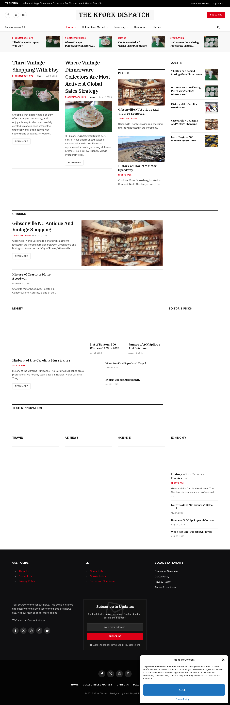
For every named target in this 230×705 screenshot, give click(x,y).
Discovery (119, 27)
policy (125, 645)
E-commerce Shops (22, 38)
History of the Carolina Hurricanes (184, 105)
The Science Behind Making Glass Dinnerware (132, 44)
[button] (223, 659)
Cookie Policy (182, 699)
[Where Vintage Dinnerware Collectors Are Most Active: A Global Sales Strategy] (105, 41)
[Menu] (223, 27)
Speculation (177, 38)
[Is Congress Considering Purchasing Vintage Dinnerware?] (211, 41)
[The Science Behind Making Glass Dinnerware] (158, 41)
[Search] (218, 27)
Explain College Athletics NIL (122, 379)
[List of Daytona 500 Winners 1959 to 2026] (211, 141)
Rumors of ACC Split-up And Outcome (144, 346)
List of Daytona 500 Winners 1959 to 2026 (183, 138)
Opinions (218, 3)
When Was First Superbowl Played (125, 363)
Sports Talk (125, 175)
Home (70, 27)
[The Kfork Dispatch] (115, 15)
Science (122, 38)
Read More (21, 141)
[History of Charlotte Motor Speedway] (141, 149)
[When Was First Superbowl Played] (96, 367)
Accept (184, 690)
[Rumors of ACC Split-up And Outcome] (145, 327)
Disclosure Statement (166, 571)
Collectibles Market (199, 3)
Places (157, 27)
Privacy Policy (27, 581)
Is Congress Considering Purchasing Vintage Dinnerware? (184, 44)
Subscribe (216, 14)
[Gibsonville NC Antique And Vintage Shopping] (141, 92)
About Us (24, 571)
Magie (40, 76)
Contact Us (25, 576)
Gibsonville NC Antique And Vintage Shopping (138, 111)
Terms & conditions (165, 587)
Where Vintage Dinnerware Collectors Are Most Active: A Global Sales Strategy (65, 3)
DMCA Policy (162, 576)
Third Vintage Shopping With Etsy (25, 44)
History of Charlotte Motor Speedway (137, 168)
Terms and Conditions (102, 581)
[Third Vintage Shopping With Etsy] (53, 41)
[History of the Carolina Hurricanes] (211, 108)
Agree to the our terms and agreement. (116, 645)
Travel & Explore (127, 118)
